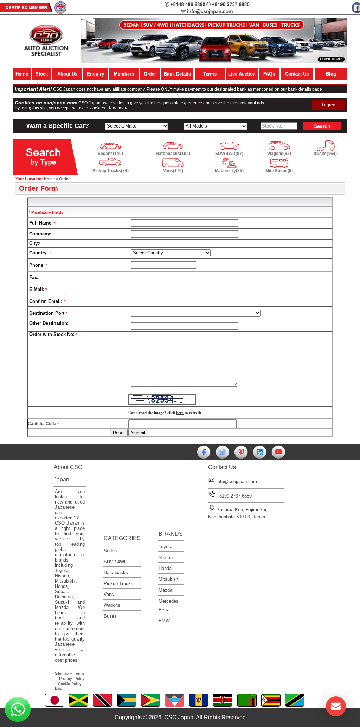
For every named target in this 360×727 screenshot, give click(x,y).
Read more (118, 107)
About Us (67, 74)
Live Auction (242, 74)
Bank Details (177, 74)
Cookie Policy (70, 684)
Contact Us (297, 74)
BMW (164, 620)
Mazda (165, 590)
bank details (299, 89)
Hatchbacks (116, 572)
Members (124, 74)
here (180, 412)
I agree (328, 105)
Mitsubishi (169, 579)
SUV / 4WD (115, 561)
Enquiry (95, 74)
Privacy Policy (72, 678)
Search (322, 126)
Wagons (112, 605)
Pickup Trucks (118, 583)
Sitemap (62, 673)
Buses (110, 616)
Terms (210, 74)
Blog (331, 74)
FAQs (269, 74)
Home (21, 74)
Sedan (110, 550)
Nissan (166, 557)
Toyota (165, 546)
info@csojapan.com (237, 481)
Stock (42, 74)
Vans (109, 594)
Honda (165, 568)
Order (150, 74)
